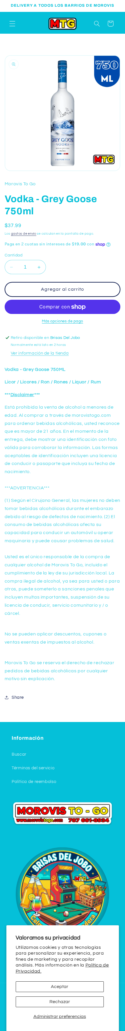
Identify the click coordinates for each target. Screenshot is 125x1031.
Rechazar (59, 1001)
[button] (12, 23)
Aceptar (59, 986)
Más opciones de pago (62, 321)
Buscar (19, 754)
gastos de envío (23, 233)
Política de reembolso (34, 781)
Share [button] (18, 697)
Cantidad (13, 255)
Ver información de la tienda (40, 353)
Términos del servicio (33, 768)
